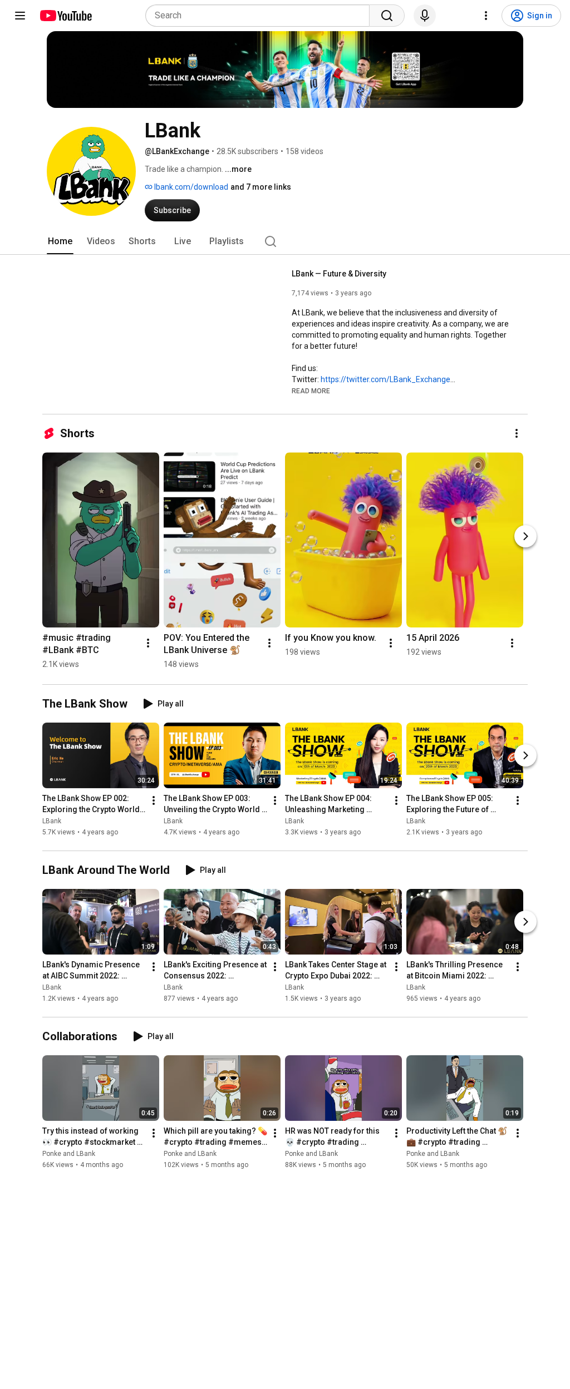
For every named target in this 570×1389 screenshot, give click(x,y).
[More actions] (516, 433)
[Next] (525, 536)
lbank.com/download (190, 186)
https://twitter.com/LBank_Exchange (385, 379)
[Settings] (486, 15)
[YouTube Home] (65, 15)
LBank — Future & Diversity (339, 273)
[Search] (387, 15)
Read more (311, 391)
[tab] (60, 241)
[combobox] (261, 15)
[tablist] (285, 241)
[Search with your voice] (425, 15)
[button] (311, 390)
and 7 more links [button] (260, 186)
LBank (51, 821)
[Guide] (20, 15)
